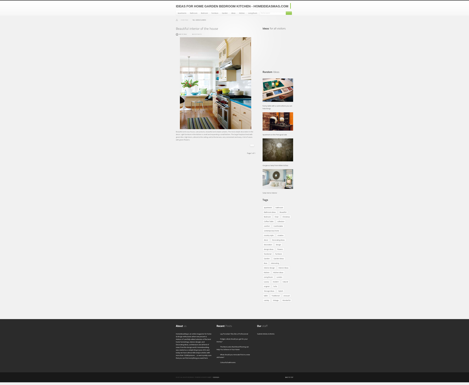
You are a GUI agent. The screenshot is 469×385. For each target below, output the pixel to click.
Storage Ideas (269, 291)
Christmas (286, 217)
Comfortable (278, 226)
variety (266, 300)
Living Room (252, 13)
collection (280, 221)
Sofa (275, 286)
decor (266, 240)
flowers (280, 249)
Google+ (216, 377)
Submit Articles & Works (266, 334)
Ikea (265, 263)
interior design (269, 268)
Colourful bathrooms (228, 362)
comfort (267, 226)
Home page (184, 20)
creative (280, 235)
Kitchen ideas (278, 272)
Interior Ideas (283, 268)
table (266, 296)
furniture (278, 254)
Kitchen (242, 13)
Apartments (182, 13)
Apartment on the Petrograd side (275, 135)
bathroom (279, 207)
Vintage (276, 300)
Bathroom (193, 13)
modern (276, 282)
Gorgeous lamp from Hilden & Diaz (275, 165)
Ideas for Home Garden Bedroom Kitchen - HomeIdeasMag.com (232, 6)
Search (289, 13)
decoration (268, 245)
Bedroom (204, 13)
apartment (268, 207)
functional (267, 254)
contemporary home (271, 231)
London (279, 277)
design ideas (268, 249)
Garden (225, 13)
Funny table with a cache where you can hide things (277, 107)
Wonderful (286, 300)
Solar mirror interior (270, 193)
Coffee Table (268, 221)
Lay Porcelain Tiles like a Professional (234, 334)
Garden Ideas (279, 258)
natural (285, 282)
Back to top (289, 377)
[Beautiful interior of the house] (197, 28)
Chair (277, 217)
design (278, 245)
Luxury (266, 282)
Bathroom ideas (270, 212)
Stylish (280, 291)
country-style (269, 235)
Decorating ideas (278, 240)
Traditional (276, 296)
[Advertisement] (278, 50)
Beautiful (283, 212)
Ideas (233, 13)
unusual (286, 296)
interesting (275, 263)
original (266, 286)
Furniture (215, 13)
